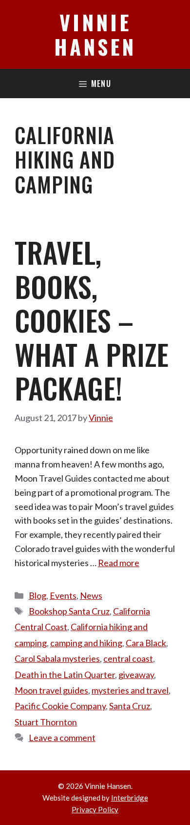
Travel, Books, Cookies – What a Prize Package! (92, 320)
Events (63, 595)
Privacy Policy (95, 809)
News (91, 595)
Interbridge (129, 797)
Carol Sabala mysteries (57, 658)
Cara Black (146, 642)
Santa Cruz (129, 705)
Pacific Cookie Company (60, 705)
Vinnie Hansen (95, 34)
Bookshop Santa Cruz (69, 611)
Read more (118, 562)
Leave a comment (62, 737)
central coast (128, 658)
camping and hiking (86, 642)
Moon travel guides (51, 690)
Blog (37, 595)
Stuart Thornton (46, 722)
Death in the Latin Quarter (65, 674)
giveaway (136, 674)
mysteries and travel (130, 690)
